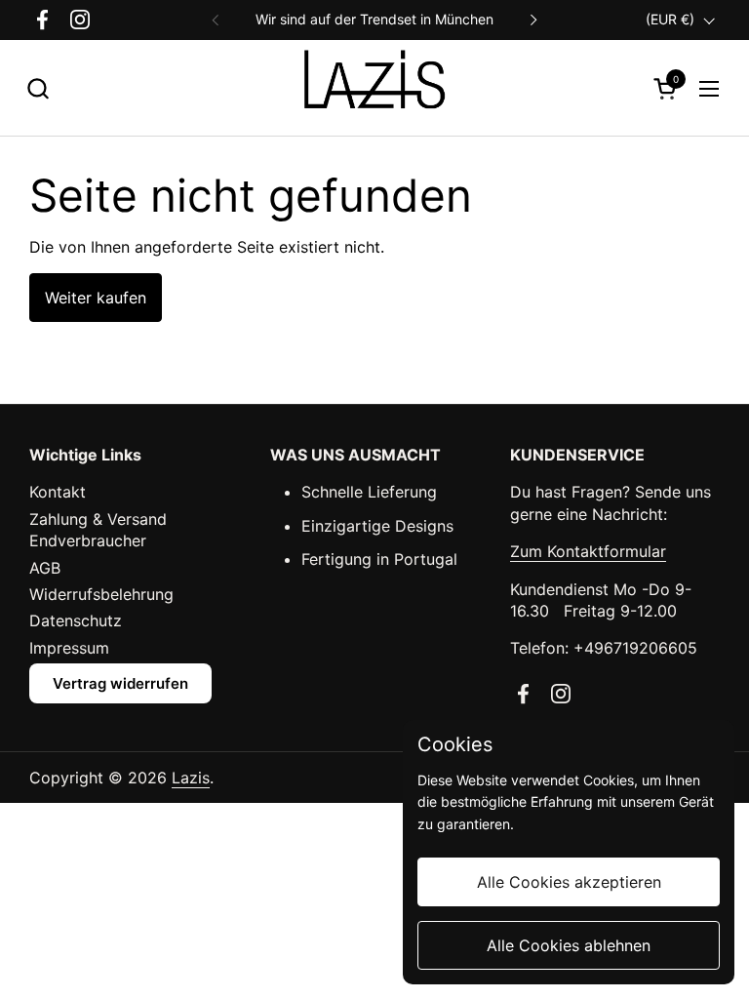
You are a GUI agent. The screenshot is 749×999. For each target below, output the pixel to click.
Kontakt (57, 491)
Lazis (191, 777)
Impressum (69, 648)
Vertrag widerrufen (120, 683)
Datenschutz (75, 620)
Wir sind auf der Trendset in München (374, 19)
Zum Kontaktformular (588, 551)
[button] (37, 88)
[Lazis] (374, 88)
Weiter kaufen (95, 297)
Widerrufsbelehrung (101, 594)
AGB (44, 568)
